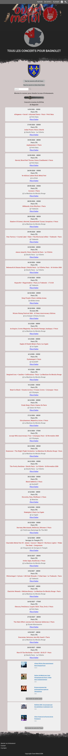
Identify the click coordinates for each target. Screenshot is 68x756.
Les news (47, 2)
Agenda (40, 2)
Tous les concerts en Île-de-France (34, 81)
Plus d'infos (34, 119)
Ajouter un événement (8, 743)
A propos (56, 2)
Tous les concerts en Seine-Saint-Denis (34, 85)
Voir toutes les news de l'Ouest (34, 728)
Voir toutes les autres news (34, 698)
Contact (3, 745)
